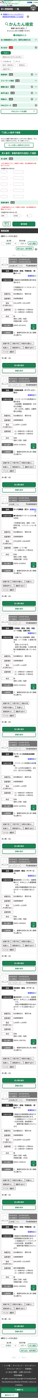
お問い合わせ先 (25, 1372)
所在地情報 (18, 1375)
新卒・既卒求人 (8, 65)
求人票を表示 (19, 365)
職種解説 (31, 275)
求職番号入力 (19, 35)
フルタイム (7, 61)
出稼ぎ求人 (7, 69)
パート (17, 61)
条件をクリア (6, 224)
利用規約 (28, 1369)
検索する (20, 1389)
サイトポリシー (30, 1365)
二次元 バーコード (34, 325)
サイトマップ (17, 1365)
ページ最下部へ (33, 6)
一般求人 (6, 53)
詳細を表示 (19, 370)
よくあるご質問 (11, 1372)
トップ (2, 5)
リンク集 (7, 1365)
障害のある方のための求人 (12, 57)
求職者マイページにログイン (13, 14)
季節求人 (22, 65)
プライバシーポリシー (14, 1369)
